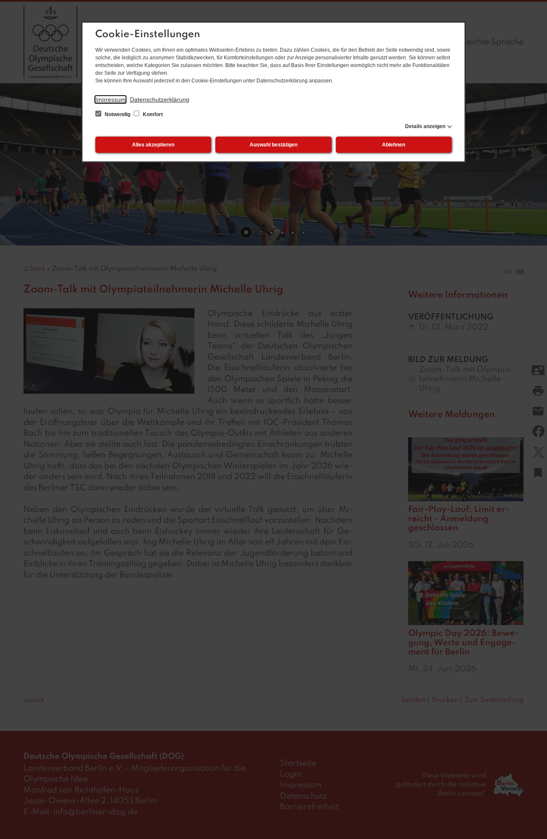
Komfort (152, 114)
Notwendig (117, 114)
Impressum (110, 99)
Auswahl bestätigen (273, 145)
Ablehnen (393, 145)
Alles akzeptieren (153, 145)
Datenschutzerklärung (159, 99)
